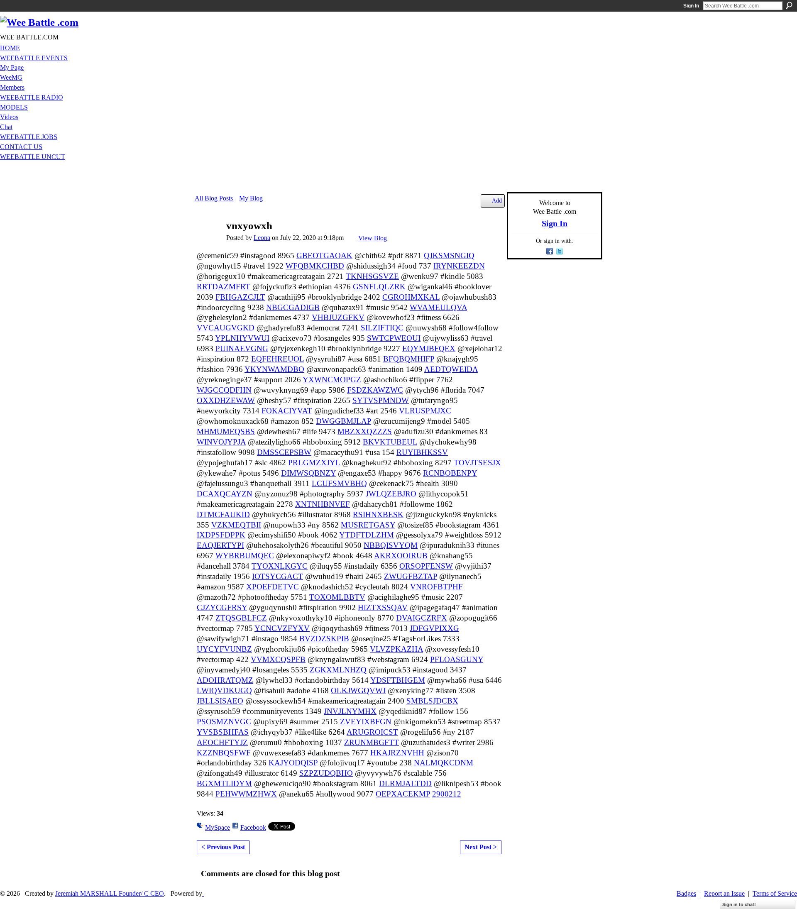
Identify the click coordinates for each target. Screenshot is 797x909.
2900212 (446, 793)
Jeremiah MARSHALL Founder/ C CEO (109, 893)
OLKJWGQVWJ (358, 690)
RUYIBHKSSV (422, 452)
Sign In (691, 6)
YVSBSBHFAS (223, 732)
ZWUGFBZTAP (410, 576)
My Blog (251, 198)
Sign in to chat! (739, 904)
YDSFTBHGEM (397, 680)
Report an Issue (724, 893)
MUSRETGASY (368, 524)
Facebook (253, 827)
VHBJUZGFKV (338, 317)
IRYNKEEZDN (459, 265)
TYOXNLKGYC (280, 566)
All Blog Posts (214, 198)
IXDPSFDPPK (221, 534)
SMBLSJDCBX (432, 700)
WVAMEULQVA (438, 307)
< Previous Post (223, 846)
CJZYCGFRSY (222, 607)
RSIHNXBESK (378, 514)
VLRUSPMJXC (425, 410)
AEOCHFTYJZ (222, 742)
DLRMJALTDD (405, 783)
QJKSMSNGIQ (449, 255)
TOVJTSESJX (477, 462)
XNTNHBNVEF (322, 504)
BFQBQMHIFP (408, 358)
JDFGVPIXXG (434, 628)
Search (789, 5)
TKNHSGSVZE (372, 276)
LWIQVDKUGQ (224, 690)
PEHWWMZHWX (246, 793)
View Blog (372, 238)
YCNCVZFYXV (282, 628)
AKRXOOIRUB (401, 555)
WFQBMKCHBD (315, 265)
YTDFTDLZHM (366, 534)
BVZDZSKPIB (324, 638)
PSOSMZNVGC (224, 721)
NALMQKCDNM (443, 762)
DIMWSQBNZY (308, 473)
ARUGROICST (372, 732)
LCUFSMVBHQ (339, 483)
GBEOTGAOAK (324, 255)
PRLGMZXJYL (314, 462)
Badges (686, 893)
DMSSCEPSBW (284, 452)
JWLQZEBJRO (391, 493)
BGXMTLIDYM (224, 783)
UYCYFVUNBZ (224, 649)
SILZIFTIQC (382, 327)
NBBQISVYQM (391, 545)
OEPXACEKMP (403, 793)
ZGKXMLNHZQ (338, 669)
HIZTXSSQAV (383, 607)
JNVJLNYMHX (350, 711)
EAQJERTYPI (220, 545)
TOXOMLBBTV (337, 597)
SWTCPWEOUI (394, 338)
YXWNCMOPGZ (332, 379)
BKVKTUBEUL (390, 441)
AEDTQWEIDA (451, 369)
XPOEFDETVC (272, 586)
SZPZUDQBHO (326, 773)
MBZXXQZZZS (364, 431)
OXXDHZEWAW (226, 400)
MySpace (217, 827)
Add (497, 200)
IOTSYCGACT (277, 576)
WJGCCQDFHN (224, 390)
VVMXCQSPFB (278, 659)
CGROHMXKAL (411, 297)
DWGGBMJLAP (343, 421)
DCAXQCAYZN (224, 493)
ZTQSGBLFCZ (241, 617)
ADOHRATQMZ (225, 680)
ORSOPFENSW (426, 566)
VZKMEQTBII (236, 524)
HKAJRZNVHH (397, 752)
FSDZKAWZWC (375, 390)
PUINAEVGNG (241, 348)
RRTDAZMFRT (223, 286)
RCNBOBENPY (450, 473)
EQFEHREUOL (277, 358)
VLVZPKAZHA (396, 649)
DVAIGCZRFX (421, 617)
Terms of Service (775, 893)
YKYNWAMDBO (274, 369)
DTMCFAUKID (223, 514)
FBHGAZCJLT (240, 297)
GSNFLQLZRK (379, 286)
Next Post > (481, 846)
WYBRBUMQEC (244, 555)
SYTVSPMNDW (380, 400)
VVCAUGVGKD (225, 327)
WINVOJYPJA (221, 441)
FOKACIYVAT (287, 410)
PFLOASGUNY (456, 659)
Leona (262, 237)
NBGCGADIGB (293, 307)
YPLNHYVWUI (242, 338)
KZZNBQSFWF (224, 752)
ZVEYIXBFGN (365, 721)
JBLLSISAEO (220, 700)
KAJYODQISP (293, 762)
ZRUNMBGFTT (371, 742)
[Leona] (208, 241)
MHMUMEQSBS (226, 431)
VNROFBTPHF (436, 586)
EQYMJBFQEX (428, 348)
